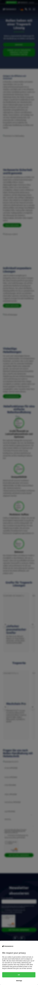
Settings (19, 980)
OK (19, 975)
